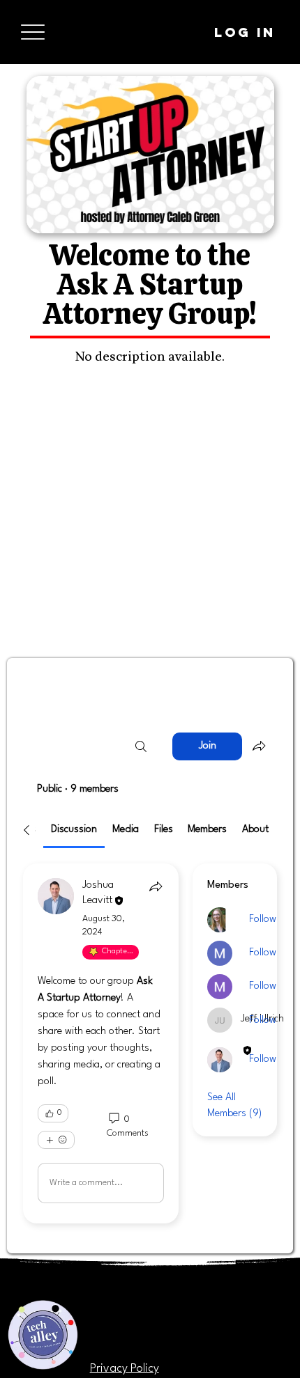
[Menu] (32, 32)
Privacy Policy (124, 1369)
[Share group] (258, 745)
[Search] (141, 746)
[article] (101, 1043)
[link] (74, 829)
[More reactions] (56, 1140)
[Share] (155, 886)
